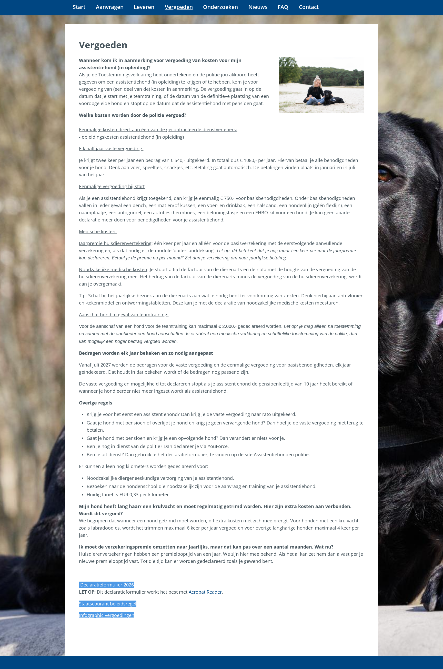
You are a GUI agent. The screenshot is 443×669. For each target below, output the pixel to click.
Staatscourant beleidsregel (107, 604)
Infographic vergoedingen (106, 615)
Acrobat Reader (205, 592)
